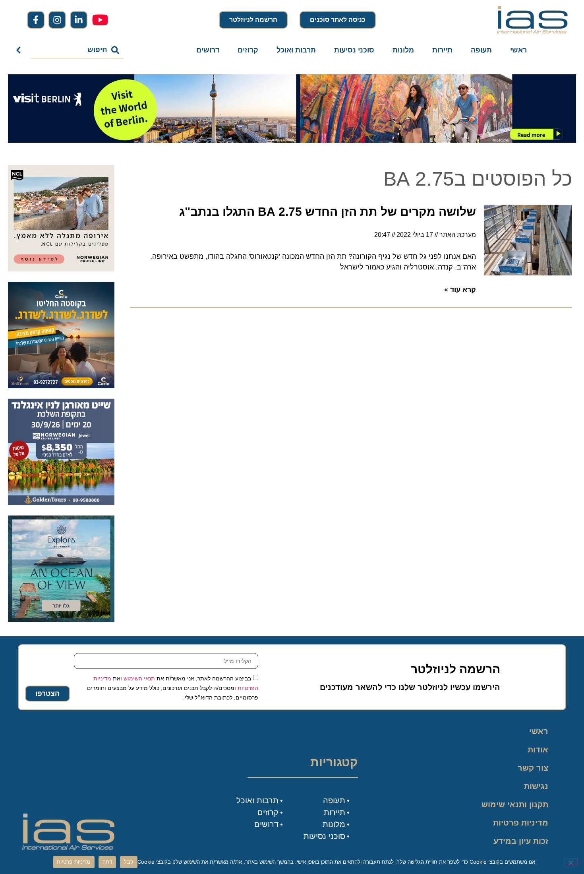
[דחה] (571, 861)
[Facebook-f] (35, 20)
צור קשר (533, 768)
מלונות (403, 50)
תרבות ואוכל (296, 50)
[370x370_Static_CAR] (61, 620)
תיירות (442, 50)
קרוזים (248, 50)
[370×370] (61, 269)
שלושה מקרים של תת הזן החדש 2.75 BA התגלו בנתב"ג (327, 211)
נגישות (536, 786)
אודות (538, 749)
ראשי (518, 50)
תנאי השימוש (139, 678)
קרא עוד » (460, 290)
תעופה (481, 50)
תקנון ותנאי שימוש (515, 804)
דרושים (207, 50)
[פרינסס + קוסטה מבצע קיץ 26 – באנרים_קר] (61, 386)
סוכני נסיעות (354, 50)
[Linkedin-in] (78, 20)
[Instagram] (57, 20)
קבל (128, 861)
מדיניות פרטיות (520, 822)
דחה (107, 861)
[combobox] (77, 50)
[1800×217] (292, 140)
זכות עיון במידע (520, 841)
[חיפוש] (20, 50)
